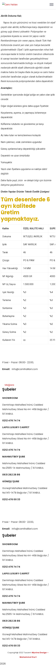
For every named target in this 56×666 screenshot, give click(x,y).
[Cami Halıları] (10, 4)
